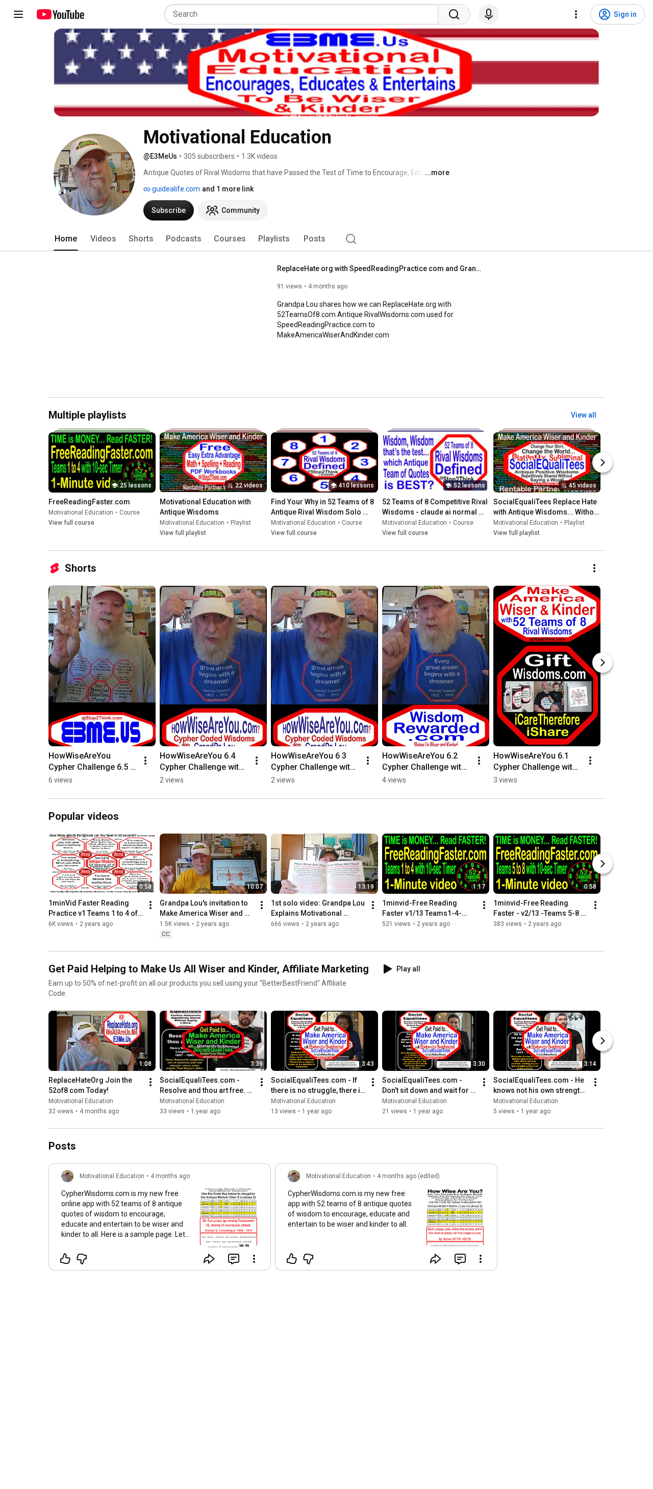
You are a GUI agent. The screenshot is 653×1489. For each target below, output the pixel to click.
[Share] (209, 1259)
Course (129, 513)
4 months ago (170, 1176)
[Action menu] (254, 1259)
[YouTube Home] (60, 14)
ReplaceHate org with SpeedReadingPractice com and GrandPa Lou (379, 268)
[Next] (602, 463)
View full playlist (183, 533)
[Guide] (18, 14)
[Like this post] (65, 1259)
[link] (159, 1220)
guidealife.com (175, 189)
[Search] (454, 14)
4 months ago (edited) (408, 1176)
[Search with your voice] (489, 14)
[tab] (66, 239)
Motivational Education (80, 513)
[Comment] (233, 1259)
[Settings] (576, 14)
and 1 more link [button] (228, 189)
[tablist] (326, 239)
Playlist (241, 523)
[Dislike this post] (81, 1259)
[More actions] (594, 568)
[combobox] (304, 14)
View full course (71, 523)
